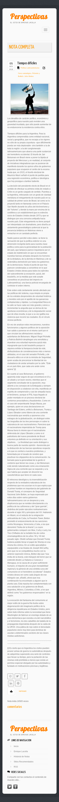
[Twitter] (9, 786)
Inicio (16, 746)
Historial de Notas (22, 756)
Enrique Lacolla (21, 751)
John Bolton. (29, 76)
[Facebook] (15, 786)
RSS (16, 767)
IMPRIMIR (22, 691)
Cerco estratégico (24, 73)
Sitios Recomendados (23, 762)
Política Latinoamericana (30, 68)
